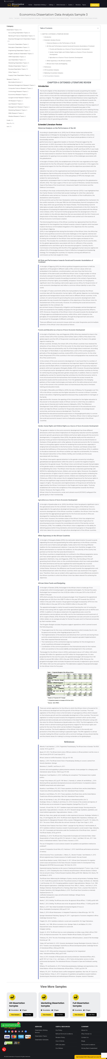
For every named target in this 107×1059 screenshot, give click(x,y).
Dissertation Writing (40, 5)
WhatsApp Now (12, 1024)
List (8, 126)
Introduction (47, 37)
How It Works (60, 1041)
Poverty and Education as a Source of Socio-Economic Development (69, 49)
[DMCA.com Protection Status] (8, 1043)
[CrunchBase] (26, 1031)
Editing (51, 5)
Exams (70, 5)
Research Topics (12, 79)
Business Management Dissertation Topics (21, 39)
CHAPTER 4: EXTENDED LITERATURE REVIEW (55, 34)
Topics (84, 5)
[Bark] (19, 1031)
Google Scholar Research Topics (18, 97)
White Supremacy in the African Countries (59, 61)
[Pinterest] (16, 1031)
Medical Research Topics (16, 116)
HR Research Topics (14, 101)
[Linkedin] (9, 1031)
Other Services (60, 5)
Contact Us (84, 1037)
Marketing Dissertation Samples (53, 73)
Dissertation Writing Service (41, 1031)
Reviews (78, 5)
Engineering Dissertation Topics (18, 50)
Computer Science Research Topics (19, 88)
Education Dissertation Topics (17, 47)
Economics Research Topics (17, 94)
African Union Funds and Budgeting (57, 64)
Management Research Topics (18, 107)
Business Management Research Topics (21, 85)
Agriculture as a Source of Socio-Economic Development (66, 57)
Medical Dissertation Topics (17, 66)
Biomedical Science (14, 82)
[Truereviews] (22, 1031)
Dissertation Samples (41, 1039)
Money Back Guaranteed (89, 1048)
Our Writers (59, 1048)
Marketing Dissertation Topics (17, 63)
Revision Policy (60, 1037)
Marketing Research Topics (17, 110)
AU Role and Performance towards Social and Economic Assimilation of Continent (70, 46)
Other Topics (12, 72)
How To (9, 123)
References (47, 67)
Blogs (83, 1041)
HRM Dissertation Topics (16, 56)
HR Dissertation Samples (51, 70)
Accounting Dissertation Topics (18, 32)
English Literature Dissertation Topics (20, 53)
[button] (15, 1014)
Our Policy (59, 1030)
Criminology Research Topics (17, 91)
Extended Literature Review (52, 40)
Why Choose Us (86, 1034)
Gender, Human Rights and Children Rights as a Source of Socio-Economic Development (71, 53)
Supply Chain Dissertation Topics (18, 75)
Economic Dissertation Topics (17, 44)
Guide (8, 120)
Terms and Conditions (88, 1044)
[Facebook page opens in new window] (6, 1031)
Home (30, 5)
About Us (84, 1030)
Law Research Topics (15, 104)
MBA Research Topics (15, 113)
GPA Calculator (60, 1044)
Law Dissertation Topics (15, 60)
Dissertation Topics (13, 30)
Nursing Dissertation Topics (17, 69)
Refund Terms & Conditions (64, 1034)
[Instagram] (12, 1031)
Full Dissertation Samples (51, 76)
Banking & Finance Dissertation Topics (20, 36)
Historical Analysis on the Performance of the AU (61, 43)
